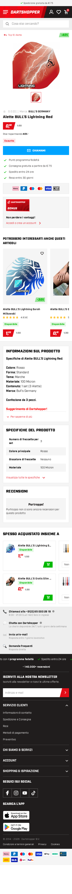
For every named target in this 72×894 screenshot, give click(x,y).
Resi (5, 726)
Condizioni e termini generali (18, 844)
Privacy (42, 844)
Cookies (55, 844)
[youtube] (24, 793)
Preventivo (9, 739)
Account (9, 761)
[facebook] (7, 793)
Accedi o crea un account (21, 223)
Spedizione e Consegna (17, 719)
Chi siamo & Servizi (17, 750)
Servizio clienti (15, 705)
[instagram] (16, 793)
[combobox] (38, 23)
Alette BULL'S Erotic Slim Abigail (35, 579)
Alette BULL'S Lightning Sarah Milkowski (21, 311)
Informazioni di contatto (17, 712)
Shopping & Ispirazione (21, 771)
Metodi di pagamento (16, 732)
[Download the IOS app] (16, 815)
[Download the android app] (16, 827)
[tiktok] (33, 793)
